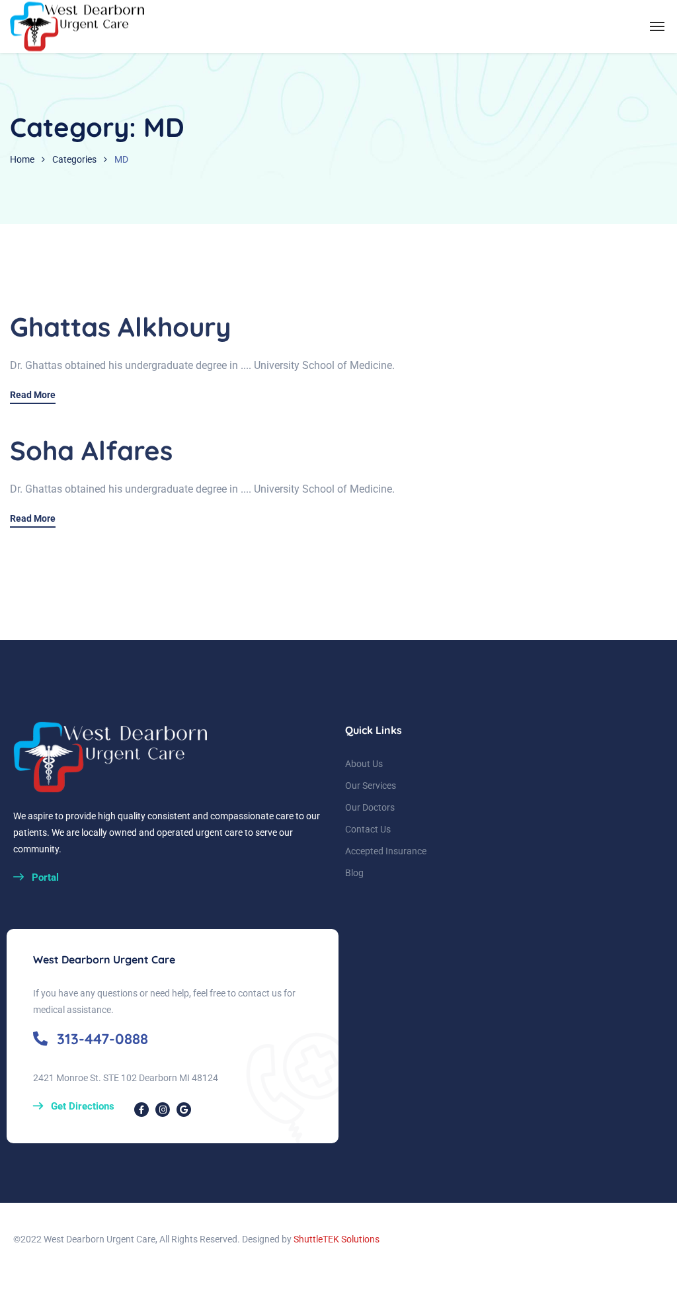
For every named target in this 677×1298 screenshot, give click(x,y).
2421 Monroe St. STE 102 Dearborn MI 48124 (125, 1078)
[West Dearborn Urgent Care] (78, 27)
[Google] (184, 1109)
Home (22, 159)
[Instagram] (162, 1109)
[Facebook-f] (141, 1109)
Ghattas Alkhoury (120, 326)
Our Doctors (370, 807)
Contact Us (368, 829)
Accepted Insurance (385, 851)
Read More (33, 395)
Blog (354, 873)
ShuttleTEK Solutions (336, 1239)
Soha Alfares (91, 450)
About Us (364, 763)
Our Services (370, 785)
